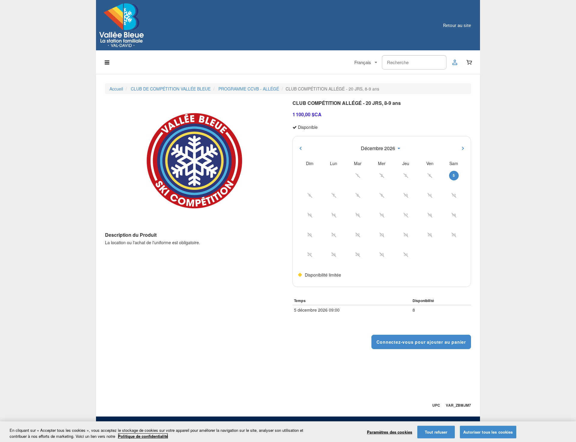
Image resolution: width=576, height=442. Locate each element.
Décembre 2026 (378, 148)
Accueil (116, 89)
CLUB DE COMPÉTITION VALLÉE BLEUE (171, 89)
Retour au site (457, 25)
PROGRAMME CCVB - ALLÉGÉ (248, 89)
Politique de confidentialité (143, 436)
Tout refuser (436, 432)
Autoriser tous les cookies (488, 432)
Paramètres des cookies (389, 432)
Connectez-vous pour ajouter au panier (421, 342)
